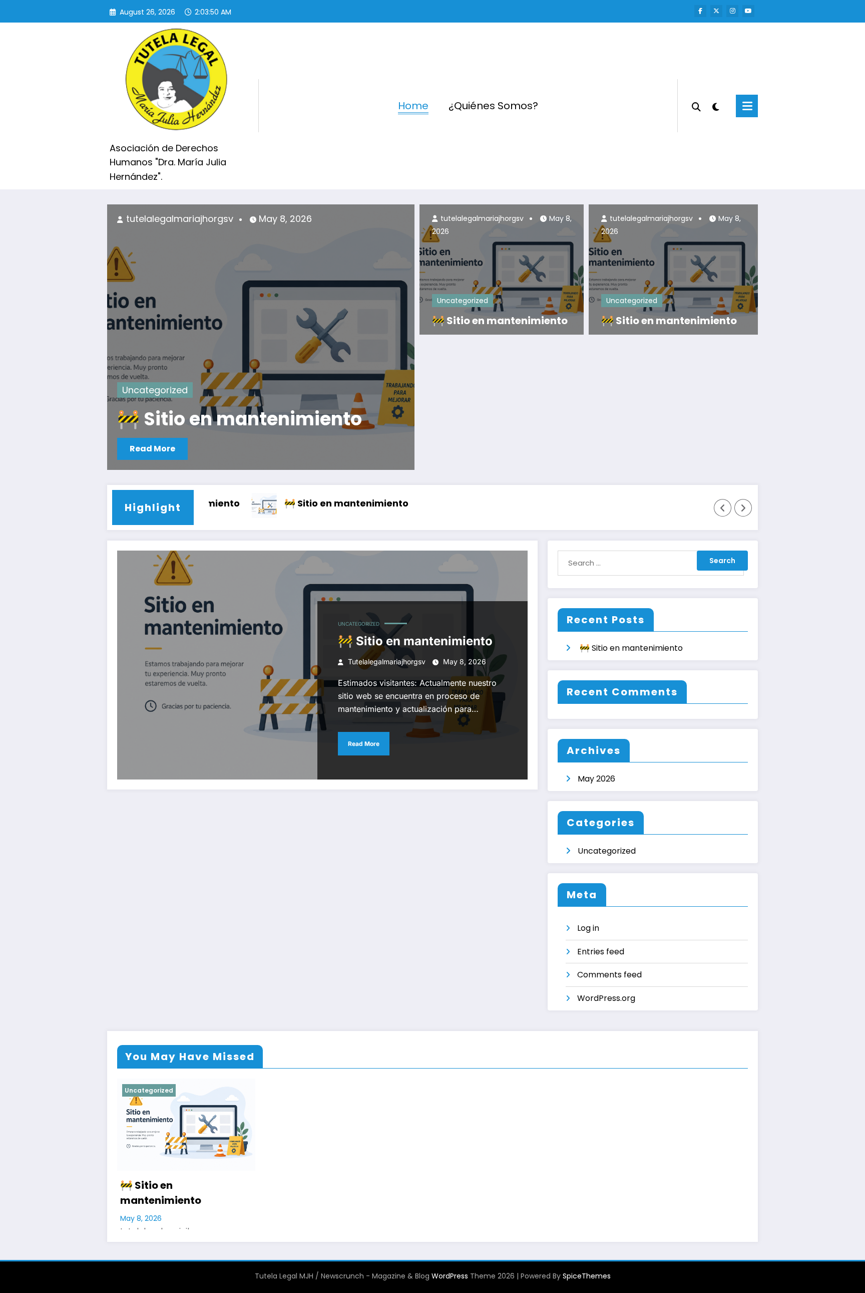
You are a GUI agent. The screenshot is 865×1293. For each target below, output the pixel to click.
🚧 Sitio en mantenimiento (239, 419)
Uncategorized (155, 390)
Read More (152, 448)
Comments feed (609, 974)
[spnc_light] (715, 105)
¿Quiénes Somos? (493, 106)
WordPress (449, 1276)
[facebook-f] (700, 11)
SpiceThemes (587, 1276)
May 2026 (596, 779)
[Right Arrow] (743, 507)
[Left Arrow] (722, 507)
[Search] (696, 105)
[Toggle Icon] (747, 106)
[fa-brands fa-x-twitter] (716, 11)
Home (413, 106)
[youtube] (748, 11)
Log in (588, 928)
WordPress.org (606, 998)
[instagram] (732, 11)
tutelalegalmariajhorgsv (178, 218)
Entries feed (600, 951)
